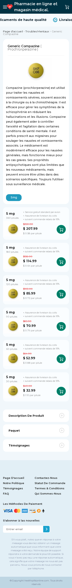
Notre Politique (13, 483)
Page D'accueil (13, 477)
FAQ (6, 493)
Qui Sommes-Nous (48, 493)
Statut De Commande (50, 483)
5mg (14, 197)
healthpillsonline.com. (37, 580)
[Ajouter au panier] (61, 229)
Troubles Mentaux (37, 31)
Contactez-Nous (46, 477)
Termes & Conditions (49, 488)
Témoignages (13, 488)
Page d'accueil (13, 31)
